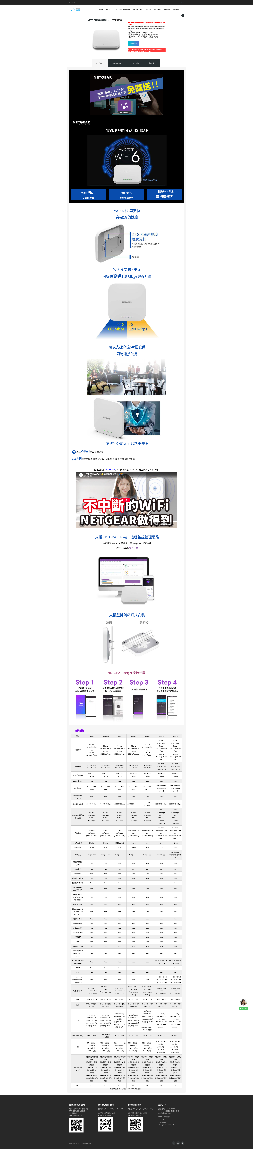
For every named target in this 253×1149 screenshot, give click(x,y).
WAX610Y (110, 469)
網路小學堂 (157, 10)
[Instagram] (183, 2)
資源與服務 (167, 10)
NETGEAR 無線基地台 (98, 20)
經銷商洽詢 (133, 44)
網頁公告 (133, 548)
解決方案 (148, 10)
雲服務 (101, 10)
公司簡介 (176, 10)
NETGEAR (109, 10)
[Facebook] (181, 2)
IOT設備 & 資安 (137, 10)
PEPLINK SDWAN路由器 (123, 10)
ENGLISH (73, 2)
